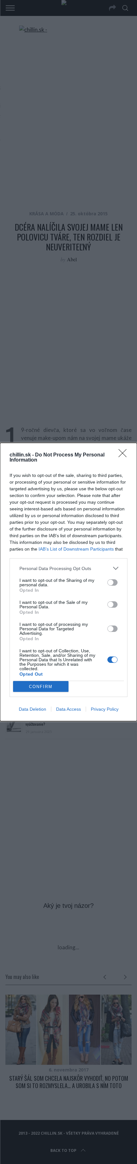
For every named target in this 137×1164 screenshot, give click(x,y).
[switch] (112, 582)
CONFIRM (41, 686)
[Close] (125, 455)
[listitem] (68, 568)
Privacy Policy (105, 709)
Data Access (68, 709)
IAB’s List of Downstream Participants (76, 549)
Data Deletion (32, 709)
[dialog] (68, 582)
